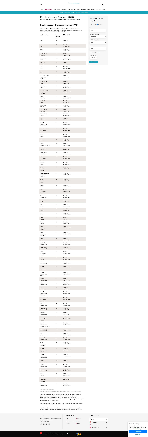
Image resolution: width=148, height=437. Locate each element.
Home (41, 9)
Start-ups (73, 9)
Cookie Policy (138, 429)
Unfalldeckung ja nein (95, 52)
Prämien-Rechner (48, 9)
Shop (88, 9)
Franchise (92, 46)
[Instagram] (49, 424)
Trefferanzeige (93, 55)
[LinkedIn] (44, 424)
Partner (103, 9)
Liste (69, 9)
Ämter (78, 9)
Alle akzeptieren (137, 431)
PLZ (90, 27)
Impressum (42, 434)
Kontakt (78, 423)
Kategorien (64, 9)
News (54, 9)
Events (58, 9)
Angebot (93, 9)
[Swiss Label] (70, 434)
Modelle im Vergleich (94, 40)
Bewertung (83, 9)
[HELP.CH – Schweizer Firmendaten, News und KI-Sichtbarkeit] (98, 419)
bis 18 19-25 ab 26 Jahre (96, 24)
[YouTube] (46, 424)
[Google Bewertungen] (78, 434)
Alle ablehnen (137, 434)
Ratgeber (68, 423)
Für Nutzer (98, 9)
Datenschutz (47, 434)
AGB (52, 434)
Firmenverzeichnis (70, 421)
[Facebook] (41, 424)
